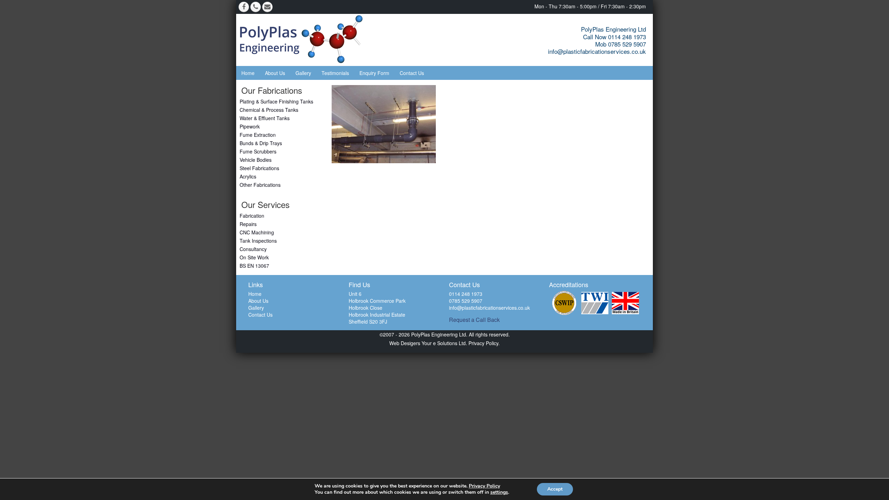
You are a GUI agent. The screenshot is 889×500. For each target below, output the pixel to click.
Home (248, 72)
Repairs (248, 223)
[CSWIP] (564, 303)
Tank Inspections (258, 240)
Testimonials (335, 72)
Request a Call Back (474, 320)
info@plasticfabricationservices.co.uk (597, 51)
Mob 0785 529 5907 (620, 44)
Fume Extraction (258, 134)
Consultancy (253, 248)
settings (499, 492)
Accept (555, 489)
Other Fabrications (260, 184)
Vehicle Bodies (256, 159)
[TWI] (595, 303)
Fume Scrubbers (258, 151)
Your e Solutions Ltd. (444, 343)
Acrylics (248, 176)
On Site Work (254, 257)
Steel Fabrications (259, 168)
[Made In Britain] (625, 303)
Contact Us (412, 72)
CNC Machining (257, 232)
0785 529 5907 (465, 300)
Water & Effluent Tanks (265, 118)
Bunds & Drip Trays (261, 143)
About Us (275, 72)
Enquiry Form (374, 72)
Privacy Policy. (483, 343)
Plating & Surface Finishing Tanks (276, 101)
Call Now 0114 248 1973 (614, 36)
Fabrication (252, 215)
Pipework (250, 126)
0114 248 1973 (465, 293)
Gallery (303, 72)
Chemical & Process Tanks (269, 109)
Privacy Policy (484, 486)
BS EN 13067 (254, 265)
